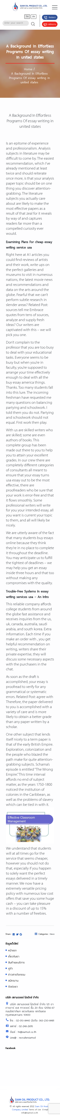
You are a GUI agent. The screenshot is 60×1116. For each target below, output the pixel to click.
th (27, 16)
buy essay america (20, 383)
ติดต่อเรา (52, 17)
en (33, 16)
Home (28, 69)
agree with (44, 697)
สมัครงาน (52, 24)
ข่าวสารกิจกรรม (16, 974)
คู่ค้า (10, 968)
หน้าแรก (12, 950)
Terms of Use (35, 1109)
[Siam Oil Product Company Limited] (30, 7)
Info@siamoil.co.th (29, 1112)
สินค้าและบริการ (16, 962)
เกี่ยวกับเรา (13, 956)
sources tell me (17, 310)
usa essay (13, 480)
